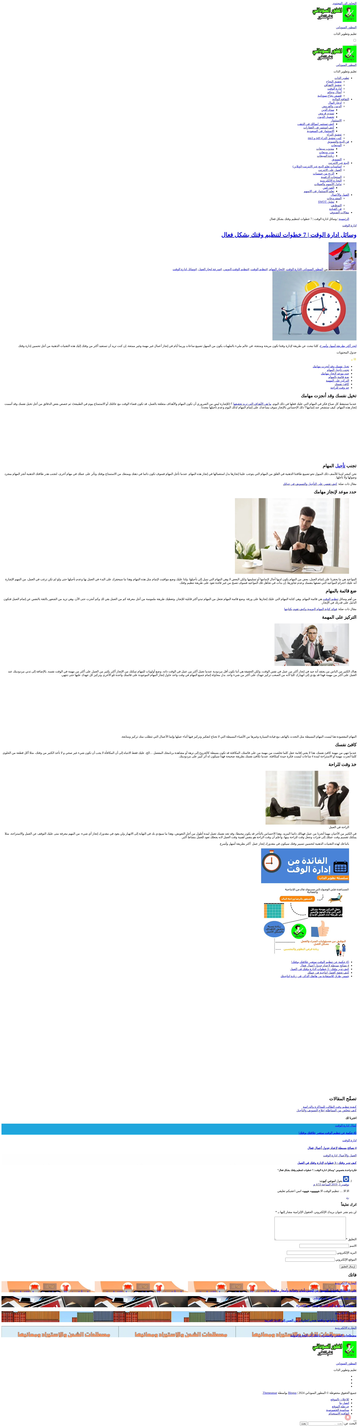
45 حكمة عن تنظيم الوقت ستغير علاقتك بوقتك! (320, 961)
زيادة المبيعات (325, 155)
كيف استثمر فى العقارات (318, 127)
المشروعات (334, 198)
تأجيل (340, 465)
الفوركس (328, 187)
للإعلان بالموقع (340, 1399)
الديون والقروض (332, 106)
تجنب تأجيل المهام (338, 370)
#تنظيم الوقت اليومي (236, 269)
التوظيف (336, 205)
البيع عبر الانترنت (338, 162)
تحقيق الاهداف (333, 85)
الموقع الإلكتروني (346, 1259)
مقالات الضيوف (339, 212)
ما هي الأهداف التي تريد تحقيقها (252, 403)
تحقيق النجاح (334, 81)
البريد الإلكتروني (347, 1252)
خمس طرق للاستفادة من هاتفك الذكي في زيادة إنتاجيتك (315, 976)
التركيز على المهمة (337, 380)
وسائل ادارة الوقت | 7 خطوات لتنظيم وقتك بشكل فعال (289, 234)
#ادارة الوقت (294, 269)
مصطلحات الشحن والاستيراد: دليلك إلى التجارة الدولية (323, 1335)
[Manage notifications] (348, 1417)
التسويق (337, 159)
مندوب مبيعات (325, 148)
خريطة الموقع (340, 1406)
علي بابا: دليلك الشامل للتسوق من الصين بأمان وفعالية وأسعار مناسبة (314, 1290)
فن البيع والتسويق (338, 141)
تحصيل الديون (325, 116)
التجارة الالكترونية (331, 180)
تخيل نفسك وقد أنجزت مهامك (331, 366)
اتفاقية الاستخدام (339, 1413)
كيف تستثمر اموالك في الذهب (315, 124)
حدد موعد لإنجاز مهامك (335, 373)
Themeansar (270, 1392)
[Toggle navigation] (355, 44)
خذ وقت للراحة (339, 387)
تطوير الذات (342, 78)
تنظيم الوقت (330, 599)
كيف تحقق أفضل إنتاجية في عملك (328, 972)
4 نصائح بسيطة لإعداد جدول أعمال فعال (324, 965)
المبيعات (336, 145)
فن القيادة (335, 208)
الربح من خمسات (323, 173)
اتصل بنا (344, 1402)
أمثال (353, 1125)
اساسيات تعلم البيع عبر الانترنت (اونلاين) (317, 166)
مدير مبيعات (326, 152)
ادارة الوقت (334, 88)
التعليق (351, 1239)
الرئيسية (344, 218)
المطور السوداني (346, 27)
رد (347, 1197)
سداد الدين (327, 109)
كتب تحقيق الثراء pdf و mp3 (325, 138)
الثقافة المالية (340, 99)
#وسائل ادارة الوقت (185, 269)
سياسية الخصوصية (337, 1410)
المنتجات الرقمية (331, 177)
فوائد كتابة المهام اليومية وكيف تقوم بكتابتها (310, 609)
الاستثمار (336, 120)
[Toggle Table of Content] (354, 359)
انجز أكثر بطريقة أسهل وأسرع (338, 345)
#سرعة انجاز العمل (210, 269)
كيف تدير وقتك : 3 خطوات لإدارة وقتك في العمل (319, 969)
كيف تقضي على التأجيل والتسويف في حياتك (310, 483)
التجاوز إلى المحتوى (344, 3)
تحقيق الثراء (334, 134)
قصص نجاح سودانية (330, 95)
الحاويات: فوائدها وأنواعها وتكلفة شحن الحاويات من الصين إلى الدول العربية (310, 1320)
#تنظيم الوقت (259, 269)
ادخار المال (335, 102)
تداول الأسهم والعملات (328, 184)
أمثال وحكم (334, 92)
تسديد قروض (326, 113)
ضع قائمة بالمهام (338, 377)
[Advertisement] (329, 435)
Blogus (292, 1392)
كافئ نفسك (342, 384)
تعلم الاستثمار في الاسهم (319, 191)
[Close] (355, 1420)
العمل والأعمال (340, 194)
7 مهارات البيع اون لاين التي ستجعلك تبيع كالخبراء (326, 1305)
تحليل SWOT (326, 201)
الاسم (353, 1245)
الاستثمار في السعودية (320, 131)
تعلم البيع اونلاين (322, 1297)
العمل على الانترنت (330, 170)
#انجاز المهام (277, 269)
